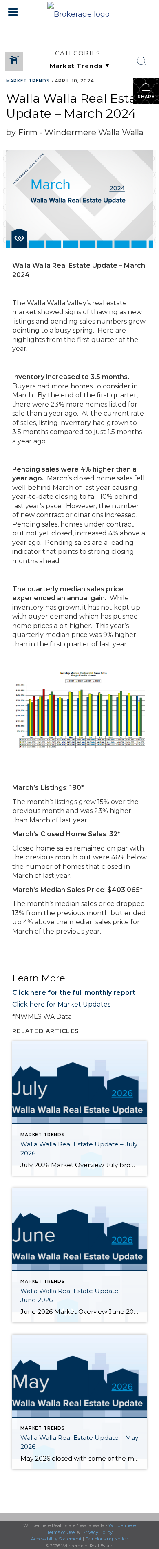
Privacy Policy (97, 1532)
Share (146, 96)
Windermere (122, 1525)
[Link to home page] (79, 12)
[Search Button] (142, 62)
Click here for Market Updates (61, 1004)
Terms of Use (61, 1532)
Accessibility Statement (56, 1539)
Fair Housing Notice (106, 1539)
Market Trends (28, 81)
